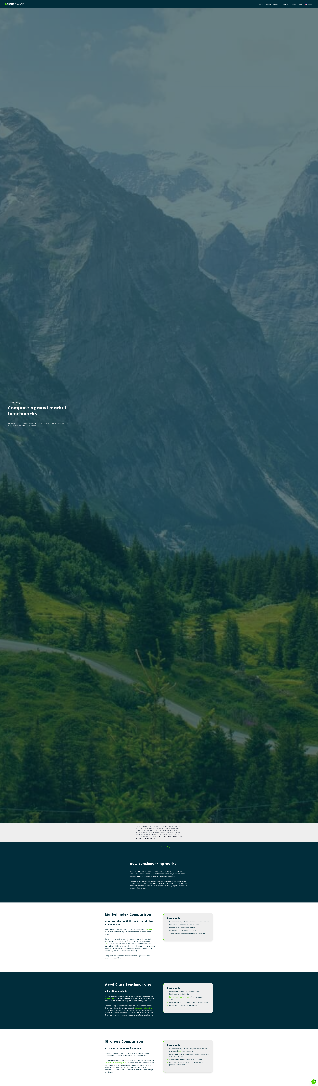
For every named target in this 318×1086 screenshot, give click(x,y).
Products (284, 4)
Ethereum (148, 929)
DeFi (106, 944)
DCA (179, 1051)
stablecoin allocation (143, 1008)
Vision (294, 4)
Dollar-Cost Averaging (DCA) (116, 1063)
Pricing (275, 4)
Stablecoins (109, 998)
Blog (300, 4)
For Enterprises (265, 4)
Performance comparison (179, 997)
